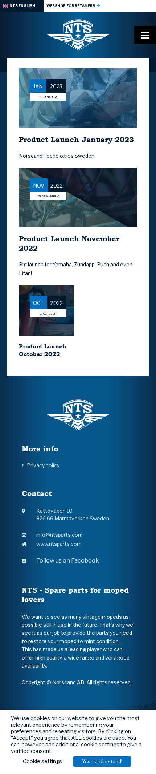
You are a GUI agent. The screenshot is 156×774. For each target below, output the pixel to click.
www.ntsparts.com (59, 544)
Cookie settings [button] (42, 761)
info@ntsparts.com (59, 535)
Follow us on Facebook (67, 560)
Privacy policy (43, 465)
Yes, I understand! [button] (102, 761)
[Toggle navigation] (145, 35)
